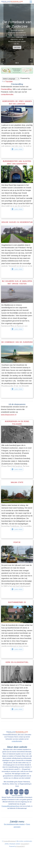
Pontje (17, 542)
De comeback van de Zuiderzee (17, 342)
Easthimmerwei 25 (17, 602)
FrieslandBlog (6, 89)
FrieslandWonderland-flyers (10, 806)
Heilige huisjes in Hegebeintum (17, 222)
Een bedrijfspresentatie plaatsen (14, 824)
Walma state (17, 482)
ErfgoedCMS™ (25, 844)
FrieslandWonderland (9, 841)
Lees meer (17, 47)
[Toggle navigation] (30, 2)
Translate (9, 81)
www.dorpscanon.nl (8, 415)
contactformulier (7, 94)
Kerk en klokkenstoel (17, 662)
